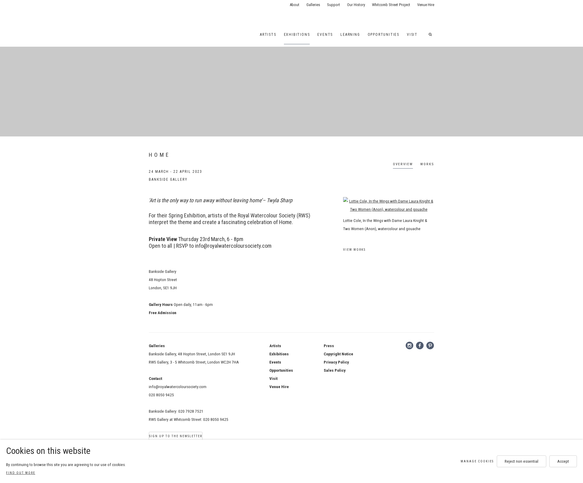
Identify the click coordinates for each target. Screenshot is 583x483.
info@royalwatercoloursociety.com (177, 386)
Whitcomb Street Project (391, 4)
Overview (403, 164)
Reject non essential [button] (521, 461)
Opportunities (383, 34)
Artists (268, 34)
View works (354, 250)
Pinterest (430, 346)
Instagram (410, 346)
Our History (356, 4)
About (294, 4)
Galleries (313, 4)
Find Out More (20, 473)
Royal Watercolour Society (170, 12)
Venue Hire (425, 4)
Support (333, 4)
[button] (431, 34)
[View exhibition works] (388, 205)
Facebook (420, 346)
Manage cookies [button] (477, 461)
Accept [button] (563, 461)
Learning (350, 34)
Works (427, 164)
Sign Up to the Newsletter (175, 436)
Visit (412, 34)
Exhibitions (297, 34)
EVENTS (325, 34)
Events (275, 362)
